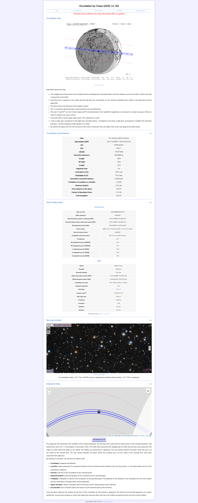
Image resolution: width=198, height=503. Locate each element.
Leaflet (112, 435)
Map (56, 11)
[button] (99, 412)
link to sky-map (99, 374)
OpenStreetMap (126, 435)
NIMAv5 (118, 289)
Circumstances (77, 11)
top (151, 133)
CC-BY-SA (141, 435)
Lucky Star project (107, 501)
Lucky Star (148, 435)
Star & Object (99, 11)
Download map (99, 85)
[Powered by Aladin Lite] (146, 370)
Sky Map (119, 11)
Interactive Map (140, 11)
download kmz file (99, 439)
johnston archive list (104, 314)
